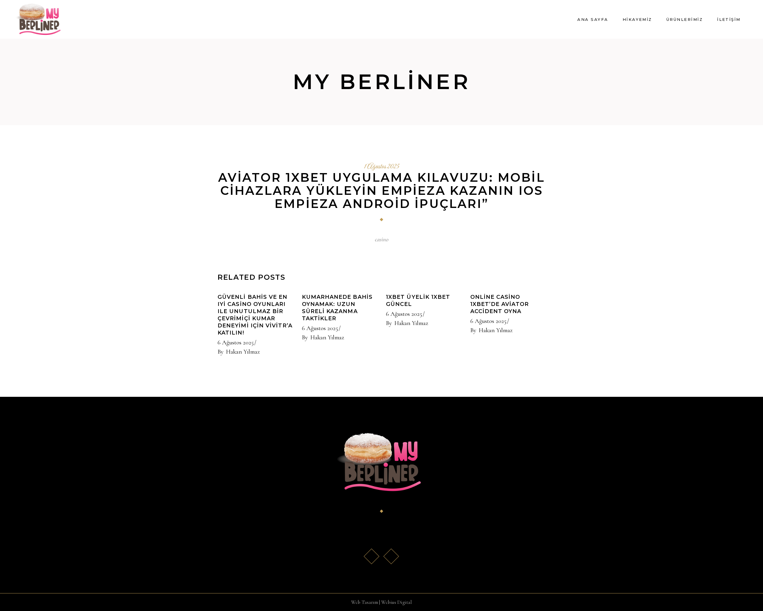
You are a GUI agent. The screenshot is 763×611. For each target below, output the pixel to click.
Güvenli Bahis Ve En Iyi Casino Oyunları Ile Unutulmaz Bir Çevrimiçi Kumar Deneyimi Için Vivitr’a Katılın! (255, 315)
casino (381, 239)
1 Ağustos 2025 (381, 166)
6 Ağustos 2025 (236, 342)
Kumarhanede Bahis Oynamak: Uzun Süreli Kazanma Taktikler (337, 308)
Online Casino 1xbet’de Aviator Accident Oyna (499, 304)
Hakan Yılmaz (243, 351)
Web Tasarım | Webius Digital (381, 602)
